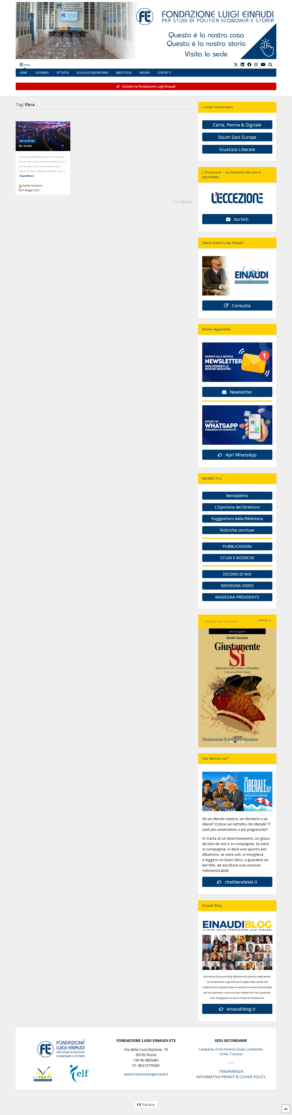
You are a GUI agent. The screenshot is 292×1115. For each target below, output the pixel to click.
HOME (23, 72)
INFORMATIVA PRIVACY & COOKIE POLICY (231, 1076)
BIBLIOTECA (123, 72)
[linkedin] (242, 64)
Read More (27, 176)
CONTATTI (164, 72)
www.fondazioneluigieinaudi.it (146, 1074)
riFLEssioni (27, 141)
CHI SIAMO (42, 72)
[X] (236, 64)
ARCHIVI (144, 72)
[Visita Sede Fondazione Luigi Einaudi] (146, 57)
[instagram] (256, 64)
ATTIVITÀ (63, 72)
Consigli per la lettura (221, 621)
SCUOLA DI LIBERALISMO (92, 72)
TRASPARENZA (231, 1071)
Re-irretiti (25, 146)
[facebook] (249, 64)
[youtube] (263, 64)
